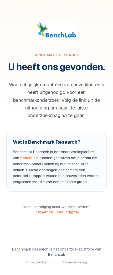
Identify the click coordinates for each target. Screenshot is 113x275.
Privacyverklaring (39, 262)
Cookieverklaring (74, 262)
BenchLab (29, 158)
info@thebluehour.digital (56, 212)
